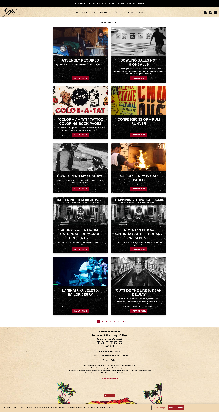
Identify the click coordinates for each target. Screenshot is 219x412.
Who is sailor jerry (86, 12)
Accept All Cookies (176, 408)
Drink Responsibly (109, 378)
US (105, 395)
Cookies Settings (159, 408)
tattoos (105, 12)
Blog (130, 12)
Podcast (140, 12)
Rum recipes (119, 12)
